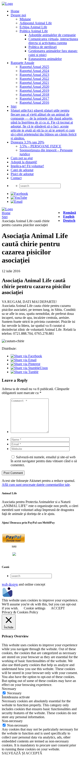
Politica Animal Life (34, 31)
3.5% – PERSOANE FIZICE (40, 146)
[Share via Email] (23, 360)
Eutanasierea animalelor (45, 59)
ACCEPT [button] (58, 608)
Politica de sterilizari (42, 47)
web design (10, 584)
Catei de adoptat (22, 170)
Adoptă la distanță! (24, 162)
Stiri (13, 106)
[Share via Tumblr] (24, 372)
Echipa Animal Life (33, 27)
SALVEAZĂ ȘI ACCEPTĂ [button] (22, 753)
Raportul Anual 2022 (34, 79)
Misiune (25, 19)
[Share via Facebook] (26, 356)
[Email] (16, 201)
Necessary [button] (9, 689)
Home (15, 11)
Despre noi (18, 15)
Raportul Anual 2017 (34, 98)
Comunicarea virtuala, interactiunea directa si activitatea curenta (53, 41)
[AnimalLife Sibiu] (7, 4)
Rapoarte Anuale (22, 63)
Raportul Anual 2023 (34, 75)
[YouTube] (19, 197)
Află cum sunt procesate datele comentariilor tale (36, 485)
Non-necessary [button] (12, 721)
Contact (16, 178)
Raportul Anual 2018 (34, 94)
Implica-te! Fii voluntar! (27, 166)
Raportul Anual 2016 (34, 102)
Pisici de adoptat (22, 174)
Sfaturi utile (43, 124)
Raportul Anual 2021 (34, 83)
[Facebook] (19, 193)
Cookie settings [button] (34, 608)
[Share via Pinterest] (25, 364)
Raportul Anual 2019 (34, 90)
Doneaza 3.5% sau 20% (27, 142)
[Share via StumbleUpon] (29, 368)
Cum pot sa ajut (22, 158)
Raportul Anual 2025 (34, 67)
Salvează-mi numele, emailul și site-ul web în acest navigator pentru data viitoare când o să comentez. (44, 461)
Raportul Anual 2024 (34, 71)
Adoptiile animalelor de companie (52, 35)
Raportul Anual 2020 (34, 86)
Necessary (14, 693)
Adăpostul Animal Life (36, 23)
